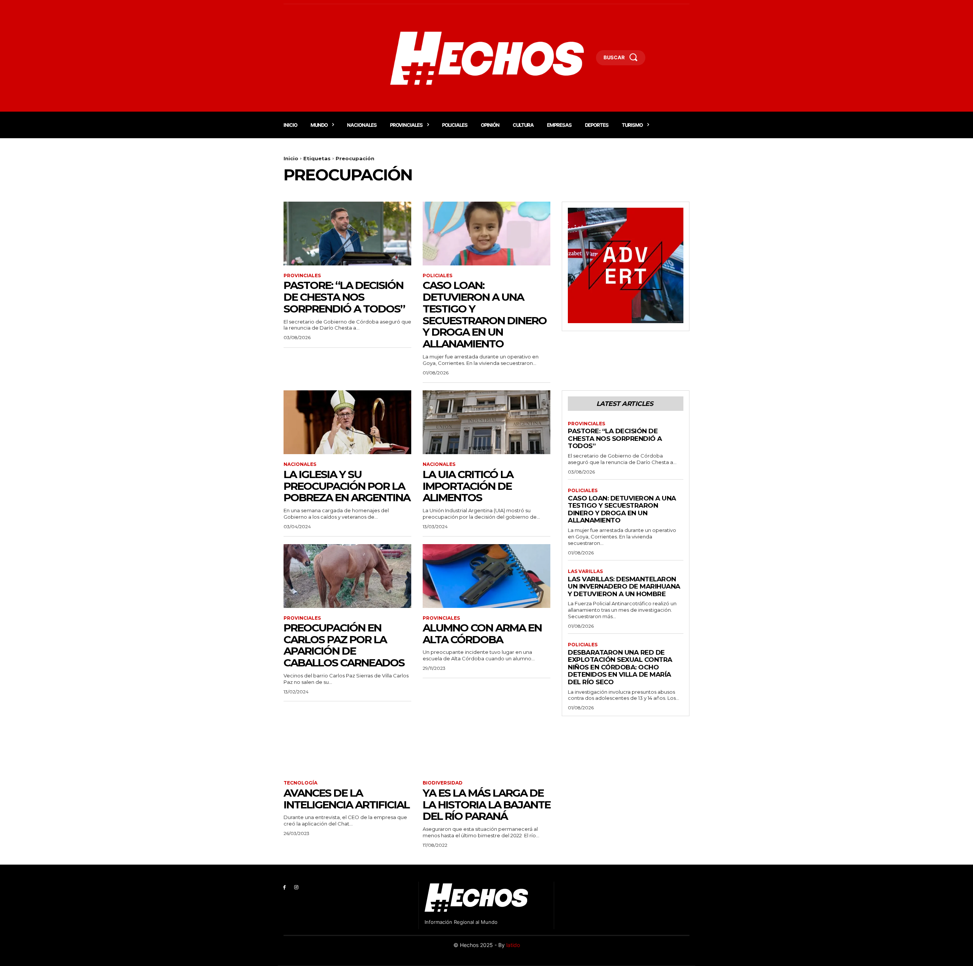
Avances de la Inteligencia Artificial (346, 798)
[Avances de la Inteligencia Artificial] (347, 741)
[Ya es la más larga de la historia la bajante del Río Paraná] (486, 741)
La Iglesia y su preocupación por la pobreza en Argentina (347, 486)
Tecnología (300, 783)
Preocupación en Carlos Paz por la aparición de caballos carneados (344, 645)
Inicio (291, 158)
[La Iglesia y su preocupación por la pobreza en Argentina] (347, 422)
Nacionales (300, 464)
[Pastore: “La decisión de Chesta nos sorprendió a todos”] (347, 233)
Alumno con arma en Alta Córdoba (482, 633)
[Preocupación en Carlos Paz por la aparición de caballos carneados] (347, 576)
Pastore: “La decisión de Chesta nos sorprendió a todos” (344, 297)
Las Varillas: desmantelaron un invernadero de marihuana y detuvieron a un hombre (624, 586)
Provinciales (302, 275)
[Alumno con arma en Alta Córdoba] (486, 576)
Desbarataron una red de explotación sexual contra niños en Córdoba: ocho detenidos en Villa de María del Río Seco (620, 667)
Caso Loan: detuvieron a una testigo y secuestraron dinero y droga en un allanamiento (485, 314)
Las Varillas (585, 571)
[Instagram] (296, 888)
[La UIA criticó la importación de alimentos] (486, 422)
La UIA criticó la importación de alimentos (468, 486)
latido (513, 945)
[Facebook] (284, 888)
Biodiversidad (443, 783)
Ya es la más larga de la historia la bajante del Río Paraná (486, 804)
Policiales (437, 275)
